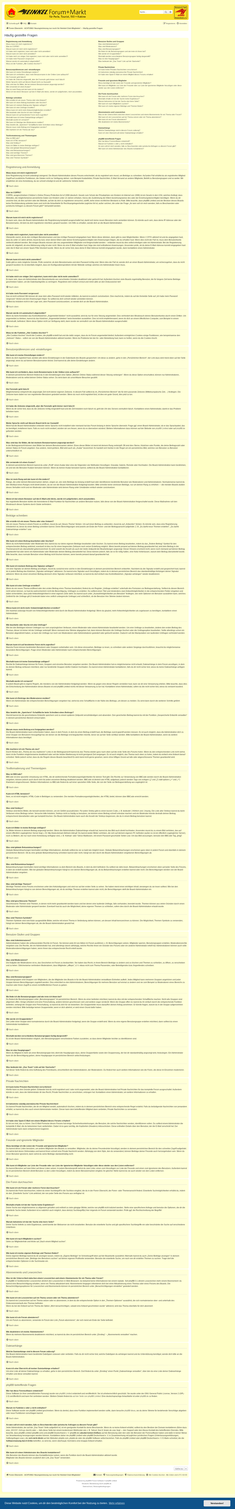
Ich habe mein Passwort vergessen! (20, 59)
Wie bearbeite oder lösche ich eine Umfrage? (23, 112)
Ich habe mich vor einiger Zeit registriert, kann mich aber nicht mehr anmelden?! (37, 56)
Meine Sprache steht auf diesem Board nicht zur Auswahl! (28, 82)
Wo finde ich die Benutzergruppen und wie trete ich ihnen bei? (122, 51)
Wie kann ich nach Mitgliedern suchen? (113, 104)
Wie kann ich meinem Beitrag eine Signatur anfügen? (26, 105)
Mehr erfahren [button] (117, 1503)
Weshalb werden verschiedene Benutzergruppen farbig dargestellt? (124, 56)
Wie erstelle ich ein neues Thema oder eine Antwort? (26, 100)
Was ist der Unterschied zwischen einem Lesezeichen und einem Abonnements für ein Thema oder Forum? (140, 114)
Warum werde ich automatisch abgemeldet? (23, 61)
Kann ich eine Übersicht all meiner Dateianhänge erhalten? (120, 133)
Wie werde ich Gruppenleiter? (109, 54)
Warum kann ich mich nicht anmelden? (21, 54)
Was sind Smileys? (13, 143)
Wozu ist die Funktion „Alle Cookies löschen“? (24, 64)
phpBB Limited (162, 428)
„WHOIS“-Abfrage (18, 1430)
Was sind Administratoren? (108, 44)
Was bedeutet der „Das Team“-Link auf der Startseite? (119, 61)
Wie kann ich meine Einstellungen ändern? (22, 72)
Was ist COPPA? (12, 46)
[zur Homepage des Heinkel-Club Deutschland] (11, 11)
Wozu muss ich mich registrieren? (19, 44)
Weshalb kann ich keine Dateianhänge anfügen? (24, 117)
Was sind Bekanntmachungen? (18, 150)
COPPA (148, 237)
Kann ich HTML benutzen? (16, 140)
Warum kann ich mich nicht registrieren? (21, 49)
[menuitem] (23, 23)
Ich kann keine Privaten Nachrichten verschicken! (117, 69)
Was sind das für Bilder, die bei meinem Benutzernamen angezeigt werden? (35, 84)
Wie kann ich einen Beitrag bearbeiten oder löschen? (26, 103)
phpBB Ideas (130, 1410)
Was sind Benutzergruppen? (109, 49)
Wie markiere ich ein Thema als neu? (20, 130)
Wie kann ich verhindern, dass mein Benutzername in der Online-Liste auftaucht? (37, 74)
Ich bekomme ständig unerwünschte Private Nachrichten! (120, 72)
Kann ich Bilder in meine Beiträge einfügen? (22, 145)
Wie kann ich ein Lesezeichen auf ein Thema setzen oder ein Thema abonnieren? (129, 117)
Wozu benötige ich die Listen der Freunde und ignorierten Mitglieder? (124, 83)
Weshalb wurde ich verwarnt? (17, 120)
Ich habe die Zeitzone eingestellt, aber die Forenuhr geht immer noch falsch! (35, 79)
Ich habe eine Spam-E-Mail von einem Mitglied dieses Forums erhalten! (125, 74)
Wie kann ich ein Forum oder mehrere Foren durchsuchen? (121, 96)
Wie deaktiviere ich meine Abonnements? (114, 122)
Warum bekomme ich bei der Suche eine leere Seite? (118, 101)
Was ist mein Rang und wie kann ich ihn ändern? (25, 89)
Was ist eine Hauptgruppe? (108, 59)
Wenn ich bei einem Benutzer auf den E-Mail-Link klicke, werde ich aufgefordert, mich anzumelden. (44, 92)
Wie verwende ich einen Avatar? (18, 87)
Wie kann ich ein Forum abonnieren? (112, 119)
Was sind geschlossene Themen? (19, 155)
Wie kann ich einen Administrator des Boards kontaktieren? (121, 149)
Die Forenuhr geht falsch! (16, 77)
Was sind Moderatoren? (107, 46)
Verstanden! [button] (217, 1503)
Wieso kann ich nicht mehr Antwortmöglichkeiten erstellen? (28, 110)
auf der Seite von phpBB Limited (87, 1396)
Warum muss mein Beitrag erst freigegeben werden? (26, 127)
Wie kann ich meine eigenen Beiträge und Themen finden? (120, 106)
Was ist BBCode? (13, 138)
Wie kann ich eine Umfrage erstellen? (20, 107)
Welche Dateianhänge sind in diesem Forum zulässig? (119, 130)
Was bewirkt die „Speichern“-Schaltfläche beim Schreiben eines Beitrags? (34, 125)
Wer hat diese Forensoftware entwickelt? (114, 141)
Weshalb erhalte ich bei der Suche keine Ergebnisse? (119, 99)
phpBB (88, 1481)
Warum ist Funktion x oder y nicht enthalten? (115, 144)
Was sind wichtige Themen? (17, 153)
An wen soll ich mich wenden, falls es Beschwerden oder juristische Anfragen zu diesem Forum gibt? (137, 146)
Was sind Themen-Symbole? (17, 158)
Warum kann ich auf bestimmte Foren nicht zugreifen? (27, 115)
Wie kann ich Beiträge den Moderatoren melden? (25, 122)
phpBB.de (180, 428)
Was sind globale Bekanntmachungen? (21, 148)
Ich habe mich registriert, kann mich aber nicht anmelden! (28, 51)
